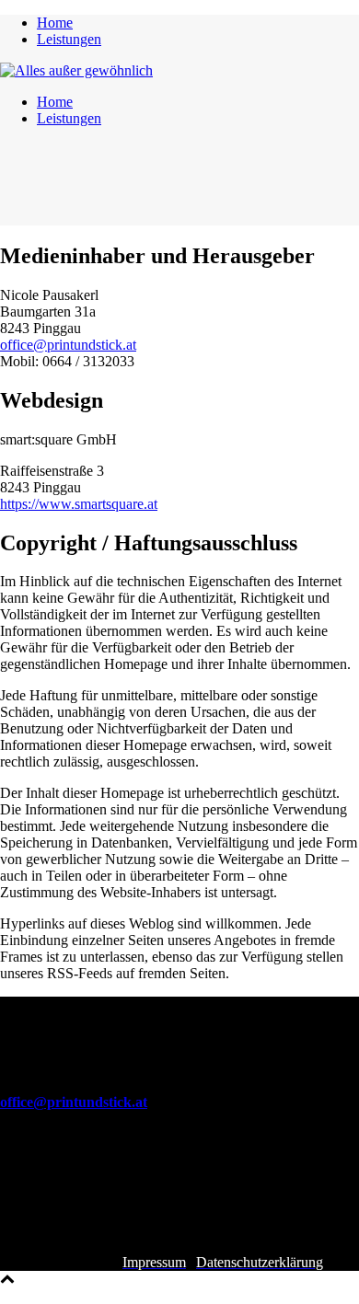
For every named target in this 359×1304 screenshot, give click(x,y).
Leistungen (69, 39)
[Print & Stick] (76, 70)
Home (55, 22)
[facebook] (14, 1229)
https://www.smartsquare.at (78, 504)
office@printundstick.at (68, 344)
